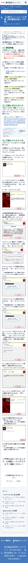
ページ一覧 (10, 6)
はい (19, 481)
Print (6, 491)
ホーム (3, 6)
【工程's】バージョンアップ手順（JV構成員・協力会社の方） (15, 526)
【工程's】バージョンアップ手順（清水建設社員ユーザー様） (15, 502)
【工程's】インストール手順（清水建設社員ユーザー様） (15, 498)
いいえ (10, 481)
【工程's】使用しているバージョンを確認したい (15, 514)
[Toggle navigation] (25, 2)
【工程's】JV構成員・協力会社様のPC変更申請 (14, 506)
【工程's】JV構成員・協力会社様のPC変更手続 (14, 522)
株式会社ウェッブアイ (20, 541)
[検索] (25, 11)
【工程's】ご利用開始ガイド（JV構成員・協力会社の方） (15, 518)
